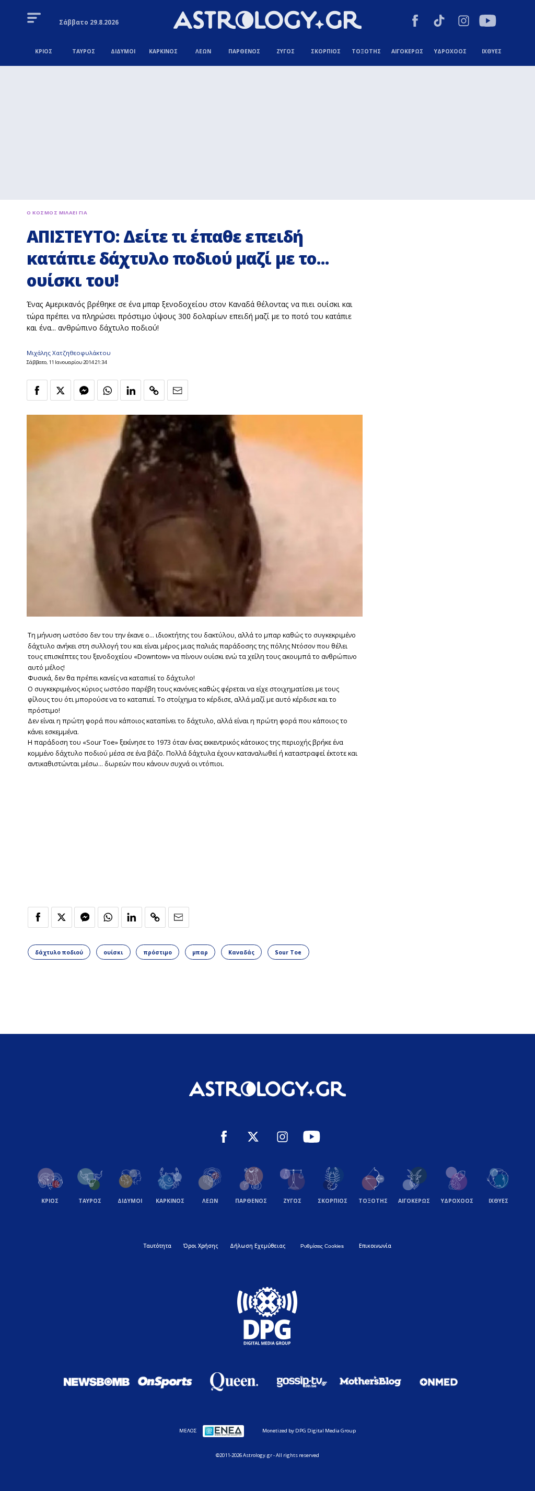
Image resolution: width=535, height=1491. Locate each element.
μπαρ (200, 952)
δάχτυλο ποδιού (59, 952)
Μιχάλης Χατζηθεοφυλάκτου (69, 353)
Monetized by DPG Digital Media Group (309, 1430)
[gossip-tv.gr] (302, 1381)
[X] (253, 1138)
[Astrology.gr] (267, 21)
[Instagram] (463, 22)
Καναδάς (241, 952)
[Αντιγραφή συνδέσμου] (154, 390)
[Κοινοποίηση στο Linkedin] (130, 390)
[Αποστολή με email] (177, 390)
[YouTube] (487, 22)
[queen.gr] (233, 1381)
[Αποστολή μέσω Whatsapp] (107, 390)
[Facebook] (415, 22)
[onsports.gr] (165, 1381)
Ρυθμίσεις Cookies (322, 1246)
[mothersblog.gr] (370, 1381)
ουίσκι (113, 952)
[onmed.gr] (438, 1381)
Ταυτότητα (157, 1245)
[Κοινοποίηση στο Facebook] (37, 390)
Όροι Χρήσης (200, 1245)
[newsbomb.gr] (96, 1381)
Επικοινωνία (375, 1245)
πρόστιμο (158, 952)
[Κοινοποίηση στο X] (60, 390)
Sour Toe (288, 952)
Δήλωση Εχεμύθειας (257, 1245)
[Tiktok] (439, 22)
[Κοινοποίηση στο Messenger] (84, 390)
